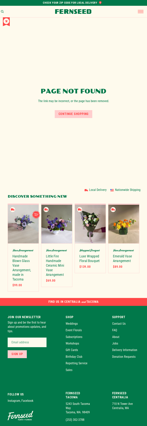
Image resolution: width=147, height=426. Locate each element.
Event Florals (74, 330)
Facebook (27, 401)
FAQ (114, 330)
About (115, 337)
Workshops (72, 343)
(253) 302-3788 (75, 420)
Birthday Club (74, 357)
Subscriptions (74, 337)
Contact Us (119, 323)
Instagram (14, 401)
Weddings (72, 323)
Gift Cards (72, 350)
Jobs (115, 343)
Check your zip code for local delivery (70, 2)
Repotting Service (76, 363)
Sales (69, 370)
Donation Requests (124, 357)
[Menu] (141, 12)
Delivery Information (124, 350)
